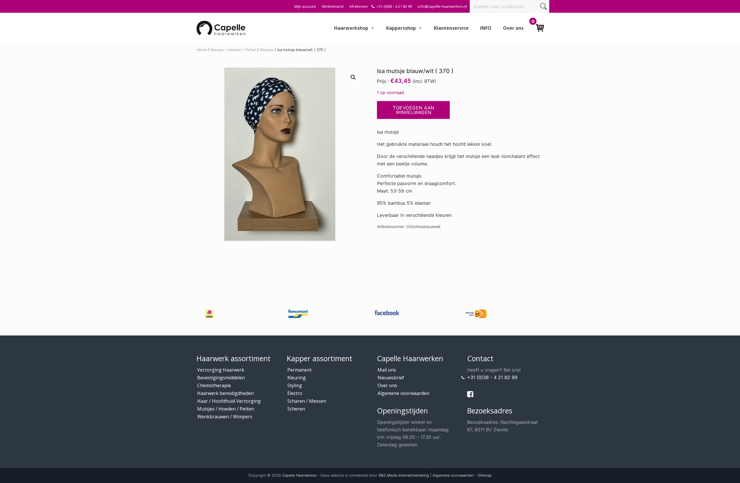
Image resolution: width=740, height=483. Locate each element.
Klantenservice (451, 28)
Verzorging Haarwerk (220, 370)
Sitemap (485, 475)
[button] (353, 77)
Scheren (296, 409)
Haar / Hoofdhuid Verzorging (229, 401)
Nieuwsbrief (391, 377)
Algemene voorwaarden (403, 393)
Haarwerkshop (351, 28)
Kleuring (296, 377)
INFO (485, 28)
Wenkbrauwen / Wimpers (224, 416)
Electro (294, 393)
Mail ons (387, 370)
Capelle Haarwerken (299, 475)
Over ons (513, 28)
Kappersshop (401, 28)
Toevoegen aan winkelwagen (413, 110)
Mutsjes (266, 50)
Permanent (299, 370)
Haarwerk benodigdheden (225, 393)
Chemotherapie (214, 385)
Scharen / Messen (306, 401)
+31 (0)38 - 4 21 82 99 (492, 377)
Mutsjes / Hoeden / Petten (233, 50)
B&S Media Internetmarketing (404, 475)
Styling (294, 385)
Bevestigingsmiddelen (221, 377)
